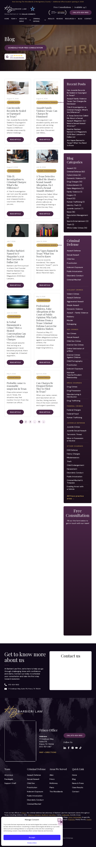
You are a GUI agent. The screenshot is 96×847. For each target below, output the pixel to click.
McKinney (54, 783)
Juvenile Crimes (73, 427)
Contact (88, 19)
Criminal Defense (36, 20)
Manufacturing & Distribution (74, 395)
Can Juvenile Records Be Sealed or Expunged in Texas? (16, 112)
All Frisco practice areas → (75, 497)
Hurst (70, 817)
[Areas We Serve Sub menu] (30, 20)
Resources (69, 19)
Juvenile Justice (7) (75, 208)
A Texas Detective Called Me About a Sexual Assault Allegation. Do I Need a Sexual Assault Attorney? (45, 183)
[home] (19, 10)
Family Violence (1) (74, 192)
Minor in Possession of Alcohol (75, 439)
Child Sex (71, 259)
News (10, 245)
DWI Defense (72, 450)
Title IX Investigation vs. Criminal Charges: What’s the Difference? (16, 182)
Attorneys (8, 775)
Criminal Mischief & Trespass (75, 481)
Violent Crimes (73, 294)
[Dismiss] (94, 1)
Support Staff (10, 783)
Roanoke (71, 820)
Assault (40, 171)
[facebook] (68, 748)
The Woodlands (56, 791)
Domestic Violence (57, 102)
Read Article (15, 140)
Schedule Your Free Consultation (25, 47)
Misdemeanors (73, 457)
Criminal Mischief (74, 279)
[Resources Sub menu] (75, 18)
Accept (32, 837)
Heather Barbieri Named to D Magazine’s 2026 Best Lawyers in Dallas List (15, 256)
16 (39, 422)
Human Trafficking (74, 417)
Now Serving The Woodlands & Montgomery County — (48, 2)
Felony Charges (73, 454)
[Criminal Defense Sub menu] (45, 20)
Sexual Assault (73, 255)
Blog (80, 19)
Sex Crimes (71, 333)
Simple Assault (73, 305)
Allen (52, 775)
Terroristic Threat (74, 434)
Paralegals (8, 779)
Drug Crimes (72, 387)
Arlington (37, 815)
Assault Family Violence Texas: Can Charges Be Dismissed (46, 112)
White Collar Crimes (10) (77, 228)
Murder (70, 320)
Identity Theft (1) (74, 205)
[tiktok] (80, 748)
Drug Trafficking (73, 400)
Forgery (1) (71, 195)
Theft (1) (70, 224)
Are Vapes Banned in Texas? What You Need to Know (47, 253)
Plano (52, 787)
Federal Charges (74, 410)
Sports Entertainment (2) (77, 221)
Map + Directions (47, 752)
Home (6, 19)
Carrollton (52, 815)
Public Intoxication (74, 271)
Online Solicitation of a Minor (75, 349)
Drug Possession (74, 390)
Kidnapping (71, 324)
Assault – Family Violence (77, 312)
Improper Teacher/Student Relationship (74, 375)
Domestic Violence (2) (76, 178)
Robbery (70, 316)
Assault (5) (71, 168)
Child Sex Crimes (74, 341)
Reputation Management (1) (77, 216)
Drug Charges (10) (74, 181)
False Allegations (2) (75, 188)
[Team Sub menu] (16, 18)
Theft (69, 461)
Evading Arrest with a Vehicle (75, 487)
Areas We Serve (23, 20)
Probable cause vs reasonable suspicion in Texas (16, 385)
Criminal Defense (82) (76, 171)
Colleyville (65, 815)
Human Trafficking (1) (76, 202)
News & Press (78, 783)
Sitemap (70, 838)
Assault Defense (74, 250)
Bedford (45, 815)
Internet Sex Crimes (75, 345)
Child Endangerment (75, 465)
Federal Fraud (73, 414)
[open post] (18, 87)
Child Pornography (75, 361)
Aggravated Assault (75, 301)
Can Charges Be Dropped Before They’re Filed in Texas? (44, 387)
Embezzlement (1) (74, 185)
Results (51, 19)
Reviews (59, 19)
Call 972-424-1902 (80, 12)
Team (13, 19)
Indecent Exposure (75, 267)
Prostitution (72, 263)
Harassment (72, 469)
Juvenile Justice (14, 102)
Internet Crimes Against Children (74, 356)
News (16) (71, 212)
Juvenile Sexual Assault (76, 430)
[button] (59, 820)
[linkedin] (65, 748)
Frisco (52, 779)
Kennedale (77, 817)
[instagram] (72, 748)
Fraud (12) (71, 198)
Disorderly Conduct (75, 275)
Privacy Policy (32, 843)
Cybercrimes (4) (74, 175)
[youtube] (76, 748)
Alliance (31, 815)
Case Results (77, 787)
